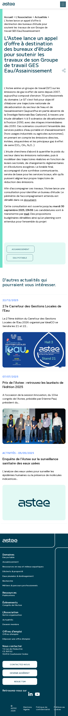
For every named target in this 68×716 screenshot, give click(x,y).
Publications (8, 595)
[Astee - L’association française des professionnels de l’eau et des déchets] (8, 4)
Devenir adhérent (20, 672)
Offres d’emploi (12, 631)
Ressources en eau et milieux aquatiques (23, 566)
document (30, 200)
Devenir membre (10, 624)
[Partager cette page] (64, 70)
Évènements (10, 602)
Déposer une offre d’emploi (16, 638)
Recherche (7, 580)
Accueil (8, 17)
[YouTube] (37, 695)
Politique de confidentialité (43, 708)
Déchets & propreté (12, 571)
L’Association (24, 17)
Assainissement (20, 249)
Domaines (8, 554)
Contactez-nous (20, 664)
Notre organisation (12, 614)
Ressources (9, 592)
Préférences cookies (59, 708)
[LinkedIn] (30, 694)
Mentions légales (27, 708)
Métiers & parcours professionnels (20, 585)
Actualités (41, 17)
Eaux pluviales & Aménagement (18, 576)
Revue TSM (20, 681)
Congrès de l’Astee (12, 605)
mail (26, 214)
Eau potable (20, 257)
